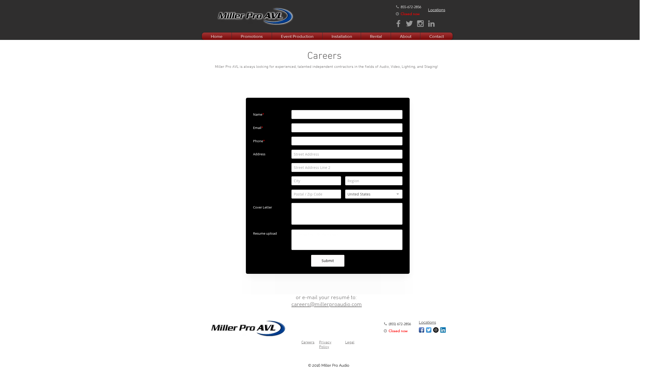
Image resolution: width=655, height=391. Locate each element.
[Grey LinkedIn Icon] (431, 23)
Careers (307, 342)
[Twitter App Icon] (428, 330)
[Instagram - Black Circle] (436, 330)
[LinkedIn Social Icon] (443, 330)
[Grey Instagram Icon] (420, 23)
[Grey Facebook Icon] (398, 23)
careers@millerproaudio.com (326, 304)
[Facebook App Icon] (421, 330)
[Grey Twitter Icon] (409, 23)
